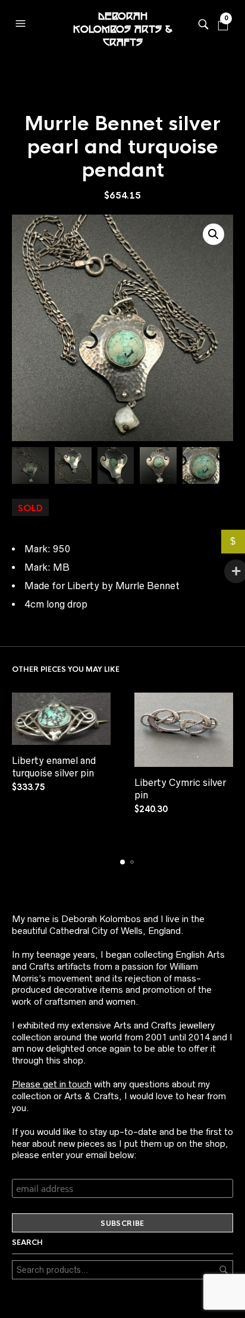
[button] (22, 21)
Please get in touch (52, 1084)
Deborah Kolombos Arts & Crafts (122, 24)
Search (223, 1270)
